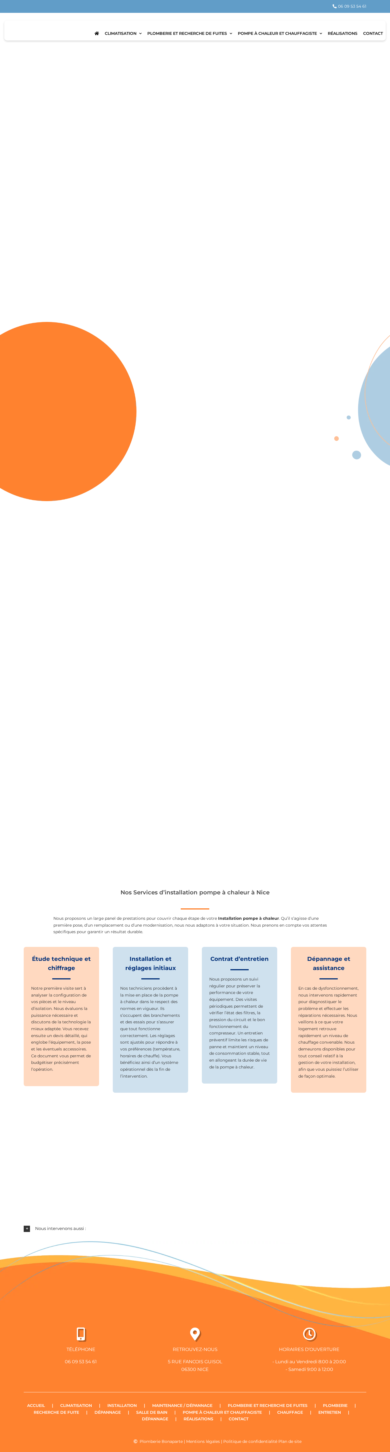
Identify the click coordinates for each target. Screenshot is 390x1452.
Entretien (329, 1412)
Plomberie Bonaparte (161, 1441)
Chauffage (290, 1412)
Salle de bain (151, 1412)
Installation (122, 1405)
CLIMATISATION (76, 1405)
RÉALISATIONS (198, 1418)
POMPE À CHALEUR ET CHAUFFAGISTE (222, 1412)
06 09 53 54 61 (81, 1361)
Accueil (36, 1405)
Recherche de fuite (56, 1412)
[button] (195, 1229)
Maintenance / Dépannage (182, 1405)
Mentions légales (203, 1441)
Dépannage (108, 1412)
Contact (238, 1418)
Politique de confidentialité (250, 1441)
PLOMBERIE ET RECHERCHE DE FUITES (267, 1405)
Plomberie (335, 1405)
